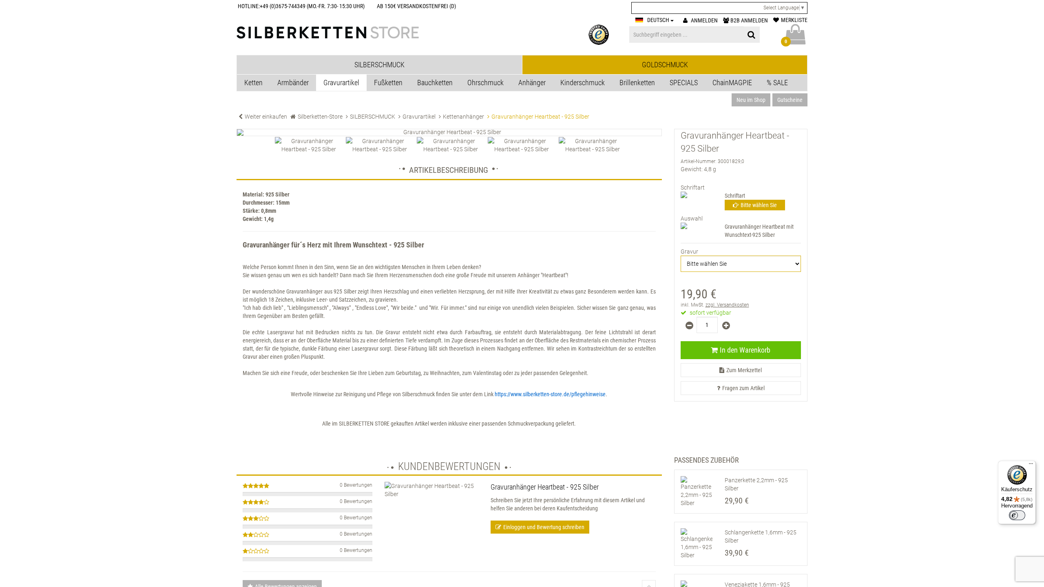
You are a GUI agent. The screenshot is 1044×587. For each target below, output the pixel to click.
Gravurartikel (341, 82)
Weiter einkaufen (266, 116)
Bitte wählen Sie (759, 205)
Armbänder (293, 82)
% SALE (777, 82)
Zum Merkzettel (744, 370)
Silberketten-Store (320, 116)
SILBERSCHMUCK (372, 116)
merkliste (794, 20)
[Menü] (1031, 465)
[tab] (379, 64)
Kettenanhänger (463, 116)
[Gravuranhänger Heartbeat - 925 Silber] (449, 132)
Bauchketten (435, 82)
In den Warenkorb (745, 350)
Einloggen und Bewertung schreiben (543, 527)
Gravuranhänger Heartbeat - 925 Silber (545, 487)
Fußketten (388, 82)
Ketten (253, 82)
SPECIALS (684, 82)
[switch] (1017, 515)
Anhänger (532, 82)
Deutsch (658, 20)
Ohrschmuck (485, 82)
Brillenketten (637, 82)
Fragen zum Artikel (743, 388)
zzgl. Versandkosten (727, 305)
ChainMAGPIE (732, 82)
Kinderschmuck (582, 82)
